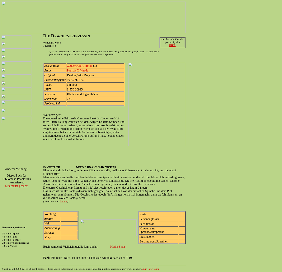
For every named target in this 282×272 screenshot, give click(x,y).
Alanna (64, 201)
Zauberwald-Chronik (79, 65)
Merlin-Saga (117, 246)
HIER (172, 45)
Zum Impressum (150, 268)
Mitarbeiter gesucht (16, 185)
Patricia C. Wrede (77, 70)
